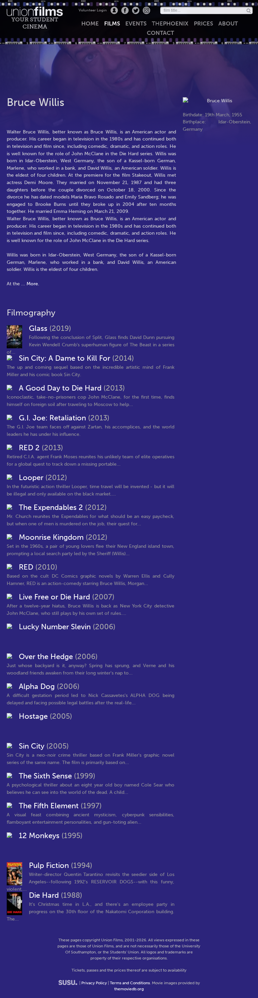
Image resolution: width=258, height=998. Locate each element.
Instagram (146, 10)
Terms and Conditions (130, 983)
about (228, 23)
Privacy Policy (94, 983)
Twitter (135, 10)
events (135, 23)
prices (203, 23)
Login (114, 10)
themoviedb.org (129, 989)
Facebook (125, 10)
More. (33, 284)
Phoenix (170, 23)
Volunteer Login (93, 10)
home (90, 23)
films (112, 23)
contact (160, 33)
